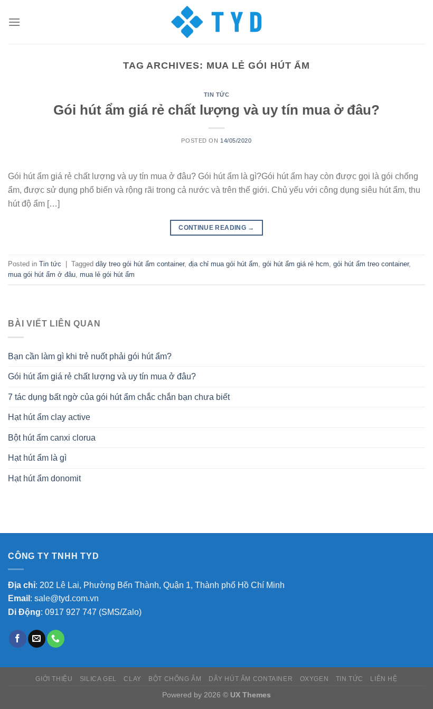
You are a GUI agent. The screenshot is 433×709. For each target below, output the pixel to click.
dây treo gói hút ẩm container (140, 264)
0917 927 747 (71, 612)
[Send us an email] (36, 639)
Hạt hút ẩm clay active (49, 417)
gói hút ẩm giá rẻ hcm (295, 264)
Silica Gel (98, 679)
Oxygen (314, 679)
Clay (132, 679)
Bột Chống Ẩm (174, 679)
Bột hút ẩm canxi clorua (52, 437)
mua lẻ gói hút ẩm (107, 274)
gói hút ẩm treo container (371, 264)
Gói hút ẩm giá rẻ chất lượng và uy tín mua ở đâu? (216, 109)
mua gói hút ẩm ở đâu (42, 274)
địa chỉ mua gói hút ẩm (223, 264)
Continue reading (216, 227)
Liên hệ (383, 679)
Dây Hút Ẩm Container (251, 679)
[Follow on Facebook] (17, 639)
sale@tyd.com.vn (66, 598)
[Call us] (55, 639)
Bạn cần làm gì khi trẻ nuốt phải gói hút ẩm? (90, 356)
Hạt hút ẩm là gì (37, 457)
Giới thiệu (53, 679)
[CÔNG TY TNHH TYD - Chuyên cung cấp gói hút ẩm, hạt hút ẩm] (216, 22)
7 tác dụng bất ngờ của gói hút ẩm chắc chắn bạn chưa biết (119, 397)
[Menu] (14, 22)
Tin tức (217, 94)
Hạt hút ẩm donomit (44, 478)
